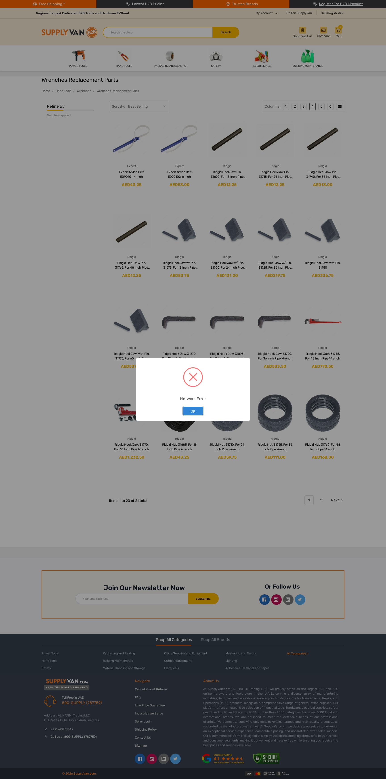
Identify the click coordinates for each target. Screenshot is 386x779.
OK (193, 411)
